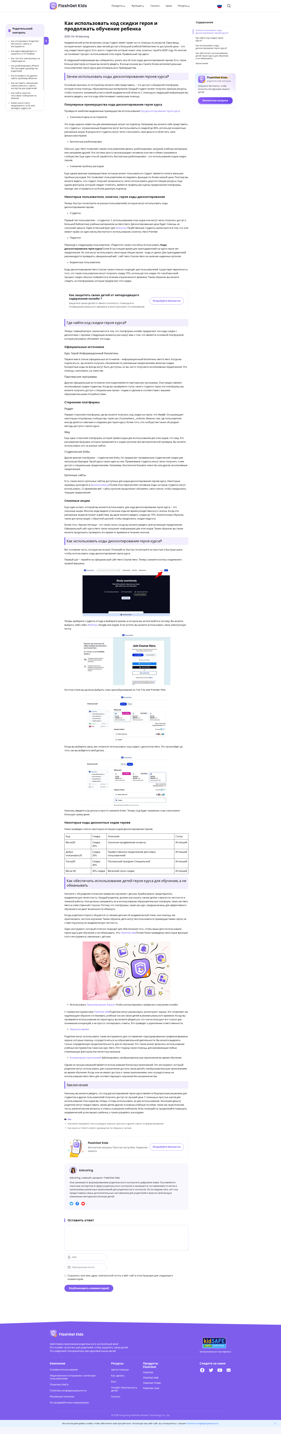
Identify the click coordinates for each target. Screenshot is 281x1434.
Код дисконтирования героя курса (160, 111)
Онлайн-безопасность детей (124, 1389)
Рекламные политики (62, 1396)
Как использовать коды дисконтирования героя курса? (211, 46)
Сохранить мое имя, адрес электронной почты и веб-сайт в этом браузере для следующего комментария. (120, 1277)
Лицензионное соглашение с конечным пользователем (73, 1377)
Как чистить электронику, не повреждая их (25, 60)
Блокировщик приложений (85, 1057)
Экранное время (79, 1029)
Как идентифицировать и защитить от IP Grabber (24, 52)
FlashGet (148, 1372)
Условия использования (64, 1369)
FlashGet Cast (151, 1388)
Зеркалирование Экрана (101, 1004)
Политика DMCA (59, 1384)
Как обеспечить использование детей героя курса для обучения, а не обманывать (212, 56)
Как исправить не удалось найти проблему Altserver (24, 77)
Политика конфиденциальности (68, 1390)
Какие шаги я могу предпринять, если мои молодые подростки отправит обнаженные (23, 106)
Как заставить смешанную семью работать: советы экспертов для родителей (24, 86)
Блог (113, 1381)
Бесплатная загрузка (215, 100)
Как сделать (118, 1375)
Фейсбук (92, 625)
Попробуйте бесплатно (167, 301)
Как (69, 1119)
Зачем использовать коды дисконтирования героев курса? (212, 31)
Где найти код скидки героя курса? (209, 39)
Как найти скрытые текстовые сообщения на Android (23, 96)
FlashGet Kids (128, 932)
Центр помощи (120, 1369)
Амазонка (121, 228)
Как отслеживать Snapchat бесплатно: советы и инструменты (25, 44)
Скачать (155, 5)
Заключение (202, 63)
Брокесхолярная (100, 485)
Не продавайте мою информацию (69, 1402)
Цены (169, 5)
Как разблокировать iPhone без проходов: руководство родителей (25, 68)
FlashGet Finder (152, 1383)
